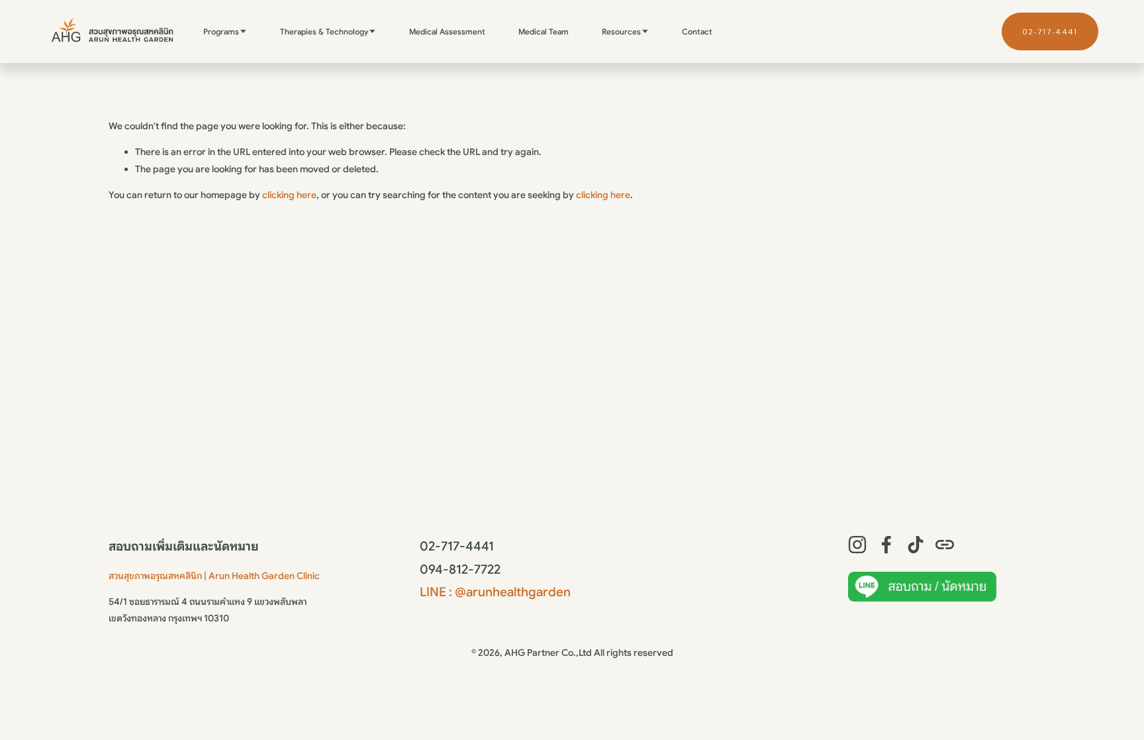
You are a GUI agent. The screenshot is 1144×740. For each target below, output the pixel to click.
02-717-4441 (1050, 31)
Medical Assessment (447, 31)
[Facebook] (886, 544)
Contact (697, 31)
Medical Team (543, 31)
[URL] (944, 544)
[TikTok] (915, 544)
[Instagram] (857, 544)
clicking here (289, 195)
